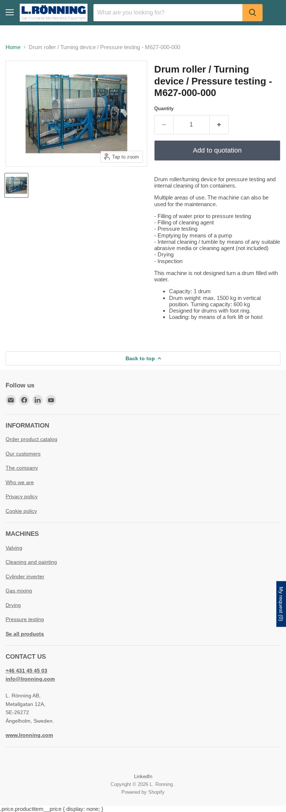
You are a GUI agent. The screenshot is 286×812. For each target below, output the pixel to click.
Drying (13, 605)
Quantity (164, 108)
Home (13, 47)
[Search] (252, 12)
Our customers (23, 454)
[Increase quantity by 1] (219, 124)
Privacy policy (22, 496)
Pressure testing (25, 619)
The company (22, 468)
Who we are (20, 482)
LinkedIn (143, 776)
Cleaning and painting (31, 562)
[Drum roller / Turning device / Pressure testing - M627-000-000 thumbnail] (16, 185)
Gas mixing (19, 591)
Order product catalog (31, 439)
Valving (14, 548)
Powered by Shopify (143, 792)
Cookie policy (21, 511)
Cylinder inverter (25, 576)
